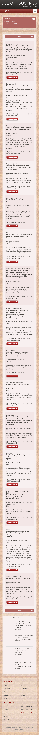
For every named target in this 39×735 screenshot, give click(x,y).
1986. (8, 207)
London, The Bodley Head (14, 133)
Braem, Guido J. (11, 415)
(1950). (8, 135)
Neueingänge (7, 688)
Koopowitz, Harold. (12, 453)
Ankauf (6, 692)
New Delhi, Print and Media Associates (17, 205)
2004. (8, 59)
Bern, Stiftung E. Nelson (13, 281)
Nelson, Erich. (10, 529)
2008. (8, 464)
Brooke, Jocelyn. (11, 126)
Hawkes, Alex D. (11, 84)
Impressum (7, 716)
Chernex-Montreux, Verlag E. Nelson (17, 540)
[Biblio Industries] (19, 3)
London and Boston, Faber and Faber (17, 95)
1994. (8, 584)
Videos (23, 685)
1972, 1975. (9, 361)
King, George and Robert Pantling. (16, 164)
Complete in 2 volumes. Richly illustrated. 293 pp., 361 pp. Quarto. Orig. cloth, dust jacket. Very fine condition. (18, 367)
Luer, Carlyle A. (11, 350)
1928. (8, 323)
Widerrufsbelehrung (27, 706)
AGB (5, 706)
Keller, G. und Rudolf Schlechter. (16, 308)
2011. (7, 506)
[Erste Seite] (32, 36)
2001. (8, 283)
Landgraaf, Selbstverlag (13, 242)
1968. (8, 542)
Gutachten (24, 688)
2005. (8, 390)
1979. (8, 175)
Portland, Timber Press (13, 388)
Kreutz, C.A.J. (10, 232)
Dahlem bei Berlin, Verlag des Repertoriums (19, 321)
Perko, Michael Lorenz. (13, 44)
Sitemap (6, 719)
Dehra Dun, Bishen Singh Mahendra (17, 173)
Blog (5, 698)
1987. (8, 97)
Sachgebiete (5, 11)
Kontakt (23, 695)
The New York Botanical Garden (15, 359)
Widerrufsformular (26, 709)
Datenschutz (7, 709)
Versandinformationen (10, 713)
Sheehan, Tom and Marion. (14, 576)
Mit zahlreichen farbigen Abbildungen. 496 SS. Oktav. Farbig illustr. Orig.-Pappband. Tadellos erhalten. (19, 511)
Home (5, 685)
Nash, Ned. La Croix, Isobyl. (14, 382)
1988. (8, 430)
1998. (8, 243)
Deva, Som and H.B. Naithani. (15, 198)
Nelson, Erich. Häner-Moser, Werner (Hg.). (19, 268)
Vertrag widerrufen (27, 713)
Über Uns (23, 692)
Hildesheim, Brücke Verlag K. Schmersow (18, 428)
